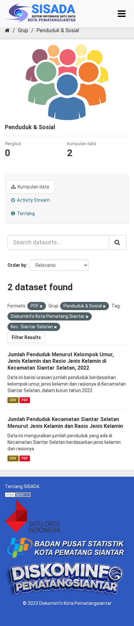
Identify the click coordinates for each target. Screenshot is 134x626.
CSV (12, 400)
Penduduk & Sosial (57, 30)
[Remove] (41, 306)
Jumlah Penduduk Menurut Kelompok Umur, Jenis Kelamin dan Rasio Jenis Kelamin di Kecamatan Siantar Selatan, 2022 (60, 361)
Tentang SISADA (22, 486)
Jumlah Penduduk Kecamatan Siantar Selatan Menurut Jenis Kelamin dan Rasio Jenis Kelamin (65, 422)
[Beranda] (7, 30)
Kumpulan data (33, 186)
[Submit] (118, 242)
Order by (16, 265)
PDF (24, 400)
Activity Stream (33, 200)
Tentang (25, 213)
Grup (23, 30)
